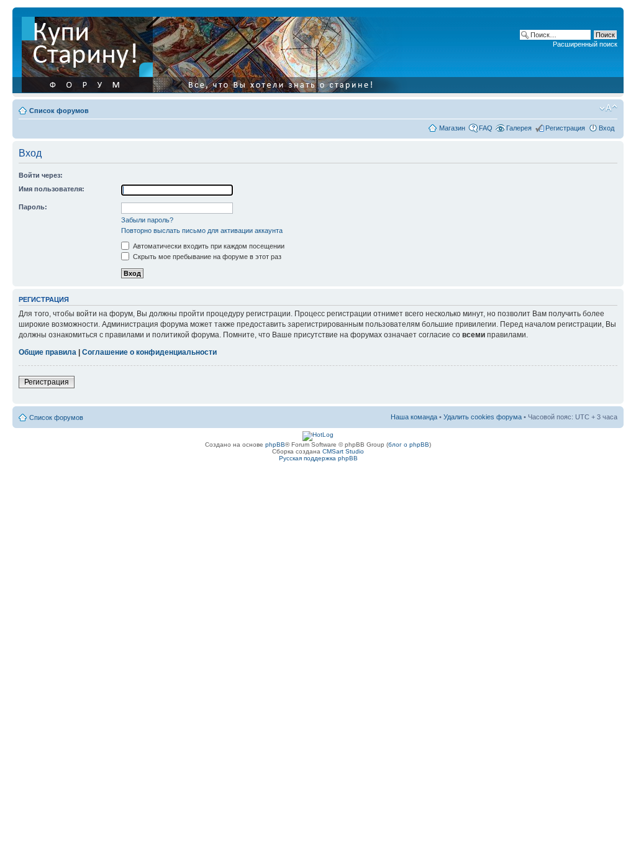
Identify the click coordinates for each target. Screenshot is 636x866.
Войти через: (41, 175)
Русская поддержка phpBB (318, 458)
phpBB (275, 444)
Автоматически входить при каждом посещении (207, 246)
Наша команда (414, 417)
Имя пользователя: (51, 189)
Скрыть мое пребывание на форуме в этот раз (206, 256)
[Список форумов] (216, 52)
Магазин (452, 128)
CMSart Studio (343, 451)
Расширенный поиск (585, 44)
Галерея (519, 128)
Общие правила (47, 352)
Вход (606, 128)
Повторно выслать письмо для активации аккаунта (202, 230)
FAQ (486, 128)
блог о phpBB (408, 444)
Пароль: (33, 207)
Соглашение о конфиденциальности (149, 352)
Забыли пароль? (147, 220)
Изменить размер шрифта (608, 108)
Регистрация (565, 128)
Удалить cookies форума (482, 417)
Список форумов (59, 110)
